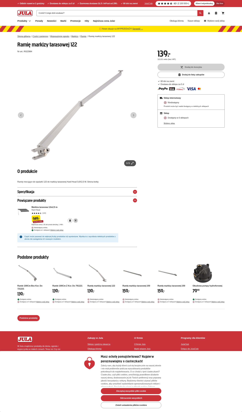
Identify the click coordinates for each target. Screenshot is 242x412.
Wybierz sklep (169, 123)
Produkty (22, 21)
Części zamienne (40, 36)
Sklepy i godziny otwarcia (98, 344)
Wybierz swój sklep (216, 21)
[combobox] (120, 13)
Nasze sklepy (194, 21)
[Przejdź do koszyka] (223, 13)
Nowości (51, 21)
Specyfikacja (25, 191)
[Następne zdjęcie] (133, 115)
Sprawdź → (137, 29)
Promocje (75, 21)
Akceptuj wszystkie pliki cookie (131, 391)
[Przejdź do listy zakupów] (216, 13)
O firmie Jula (139, 344)
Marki (63, 21)
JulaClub (148, 3)
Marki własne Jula (142, 349)
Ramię (83, 36)
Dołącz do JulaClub (190, 349)
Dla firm (219, 3)
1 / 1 (128, 163)
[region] (121, 381)
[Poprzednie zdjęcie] (21, 115)
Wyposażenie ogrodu (59, 36)
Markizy (74, 36)
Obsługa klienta (177, 21)
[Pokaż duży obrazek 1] (77, 115)
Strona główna (23, 36)
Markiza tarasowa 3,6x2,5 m (55, 210)
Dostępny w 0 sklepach (34, 302)
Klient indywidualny (204, 3)
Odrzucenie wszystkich (131, 398)
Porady (39, 21)
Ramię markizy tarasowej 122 (101, 36)
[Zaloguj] (209, 13)
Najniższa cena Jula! (104, 21)
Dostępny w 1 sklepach (48, 230)
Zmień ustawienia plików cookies (131, 405)
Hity (87, 21)
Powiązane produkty (31, 200)
